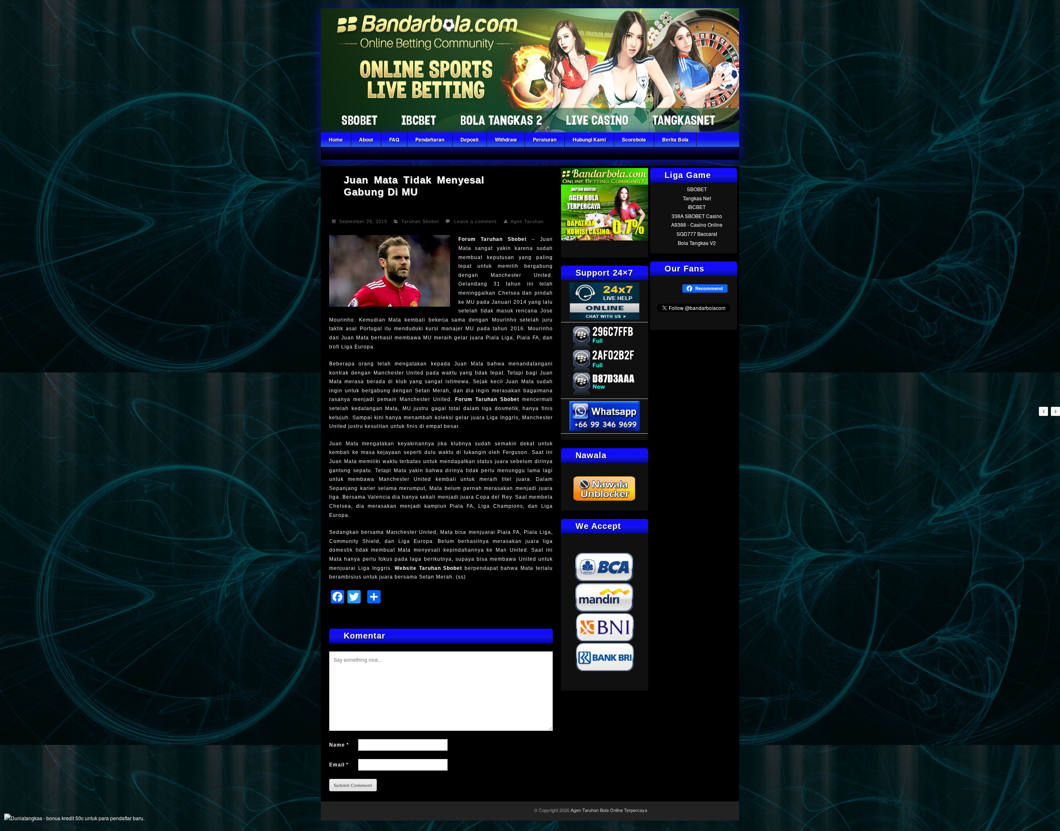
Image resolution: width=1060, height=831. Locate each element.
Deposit (469, 139)
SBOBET (697, 188)
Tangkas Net (697, 198)
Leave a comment (475, 221)
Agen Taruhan (527, 221)
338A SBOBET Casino (697, 215)
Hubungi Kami (589, 139)
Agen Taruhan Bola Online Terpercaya (609, 810)
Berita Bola (675, 139)
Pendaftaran (429, 139)
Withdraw (506, 139)
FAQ (394, 139)
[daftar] (604, 238)
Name (339, 745)
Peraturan (544, 139)
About (366, 139)
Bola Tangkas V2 (697, 242)
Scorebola (634, 139)
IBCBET (697, 206)
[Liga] (530, 130)
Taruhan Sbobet (420, 221)
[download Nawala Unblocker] (604, 499)
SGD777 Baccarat (697, 233)
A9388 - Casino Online (697, 224)
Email (339, 765)
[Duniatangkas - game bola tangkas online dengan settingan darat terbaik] (74, 817)
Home (336, 139)
